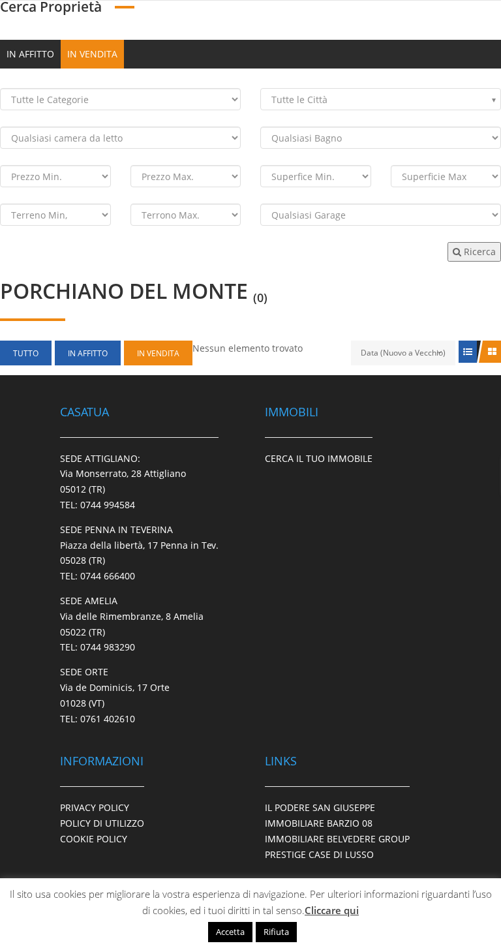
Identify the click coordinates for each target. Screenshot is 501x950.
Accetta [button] (230, 932)
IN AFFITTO (30, 54)
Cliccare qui (332, 910)
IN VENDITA (92, 54)
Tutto (25, 353)
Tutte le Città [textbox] (299, 99)
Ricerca (478, 251)
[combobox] (380, 99)
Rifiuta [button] (276, 932)
